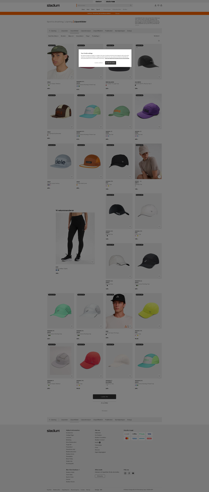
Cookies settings (99, 62)
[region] (105, 58)
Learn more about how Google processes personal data (117, 58)
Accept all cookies (110, 62)
